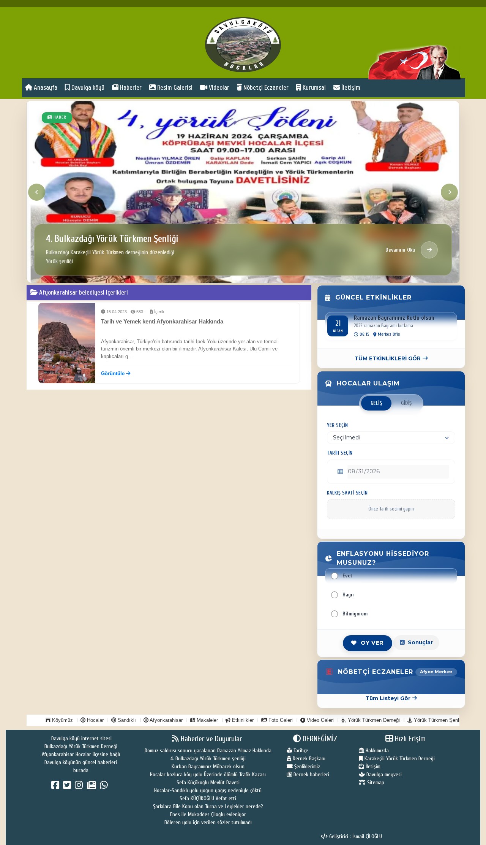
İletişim (350, 87)
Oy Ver (372, 642)
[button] (227, 278)
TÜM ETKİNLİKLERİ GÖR (388, 358)
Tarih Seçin (340, 453)
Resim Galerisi (174, 87)
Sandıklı (126, 720)
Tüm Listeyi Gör (388, 698)
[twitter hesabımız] (68, 787)
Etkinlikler (242, 720)
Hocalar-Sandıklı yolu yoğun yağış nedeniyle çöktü (208, 790)
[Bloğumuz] (92, 787)
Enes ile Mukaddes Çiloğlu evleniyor (208, 814)
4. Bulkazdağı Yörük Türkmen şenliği (208, 758)
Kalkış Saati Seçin (347, 493)
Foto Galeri (280, 720)
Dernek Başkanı (308, 758)
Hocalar (94, 720)
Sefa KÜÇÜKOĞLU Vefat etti (208, 798)
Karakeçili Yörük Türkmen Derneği (399, 758)
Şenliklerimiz (306, 766)
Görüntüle (113, 373)
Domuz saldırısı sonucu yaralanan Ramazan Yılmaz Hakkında (208, 750)
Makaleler (206, 720)
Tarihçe (300, 750)
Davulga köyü (87, 87)
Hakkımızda (376, 750)
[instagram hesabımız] (80, 787)
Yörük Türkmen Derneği (373, 720)
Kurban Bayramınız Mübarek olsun (208, 766)
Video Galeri (319, 720)
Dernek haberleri (310, 774)
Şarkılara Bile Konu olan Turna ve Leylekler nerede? (208, 806)
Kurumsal (313, 87)
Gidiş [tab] (406, 403)
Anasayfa (44, 87)
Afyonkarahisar (165, 720)
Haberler (130, 87)
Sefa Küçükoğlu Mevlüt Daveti (208, 782)
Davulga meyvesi (383, 774)
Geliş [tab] (376, 403)
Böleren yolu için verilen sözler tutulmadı (208, 822)
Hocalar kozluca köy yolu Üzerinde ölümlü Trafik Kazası (208, 774)
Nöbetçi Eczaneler (265, 87)
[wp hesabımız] (105, 787)
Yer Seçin (337, 425)
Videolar (218, 87)
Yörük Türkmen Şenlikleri (440, 720)
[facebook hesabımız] (56, 787)
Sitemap (375, 782)
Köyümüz (61, 720)
